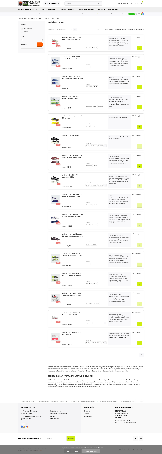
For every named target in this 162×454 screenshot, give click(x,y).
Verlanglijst (138, 37)
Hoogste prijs (140, 29)
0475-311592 (27, 414)
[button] (105, 146)
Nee (76, 451)
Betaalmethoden (55, 411)
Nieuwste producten (120, 29)
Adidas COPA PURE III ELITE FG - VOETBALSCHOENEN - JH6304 (71, 275)
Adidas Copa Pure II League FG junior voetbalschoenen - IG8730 (72, 235)
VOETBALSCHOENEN (25, 9)
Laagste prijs (131, 29)
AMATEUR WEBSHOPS (86, 9)
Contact (52, 416)
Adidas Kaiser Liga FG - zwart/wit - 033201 (70, 176)
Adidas (26, 31)
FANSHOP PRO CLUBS (67, 9)
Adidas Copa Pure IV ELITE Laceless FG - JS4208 (71, 314)
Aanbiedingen (113, 9)
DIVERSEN (101, 9)
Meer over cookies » (91, 451)
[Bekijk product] (139, 48)
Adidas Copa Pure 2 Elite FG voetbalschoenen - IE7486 (72, 156)
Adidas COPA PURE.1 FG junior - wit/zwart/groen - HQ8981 (71, 97)
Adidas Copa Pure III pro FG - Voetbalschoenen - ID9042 (72, 294)
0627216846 (27, 419)
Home (19, 18)
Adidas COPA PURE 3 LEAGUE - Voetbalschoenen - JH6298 (72, 255)
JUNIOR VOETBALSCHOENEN (46, 9)
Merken (86, 414)
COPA (57, 18)
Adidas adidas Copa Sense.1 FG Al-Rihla (72, 117)
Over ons (87, 411)
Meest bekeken (109, 29)
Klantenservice (123, 3)
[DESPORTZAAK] (29, 3)
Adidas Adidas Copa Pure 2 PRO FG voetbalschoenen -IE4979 (71, 38)
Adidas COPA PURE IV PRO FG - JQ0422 (71, 333)
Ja (68, 451)
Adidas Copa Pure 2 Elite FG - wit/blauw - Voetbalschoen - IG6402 (72, 215)
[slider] (22, 40)
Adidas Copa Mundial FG (70, 136)
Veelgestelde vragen (30, 411)
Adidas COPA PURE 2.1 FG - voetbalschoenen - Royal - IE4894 (71, 58)
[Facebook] (135, 438)
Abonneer (71, 438)
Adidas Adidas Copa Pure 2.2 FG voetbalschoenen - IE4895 (72, 78)
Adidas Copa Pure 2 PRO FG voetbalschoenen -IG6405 (72, 196)
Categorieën (88, 416)
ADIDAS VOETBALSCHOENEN (45, 18)
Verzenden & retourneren (58, 414)
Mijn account (54, 419)
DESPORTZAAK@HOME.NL (32, 416)
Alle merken (28, 29)
